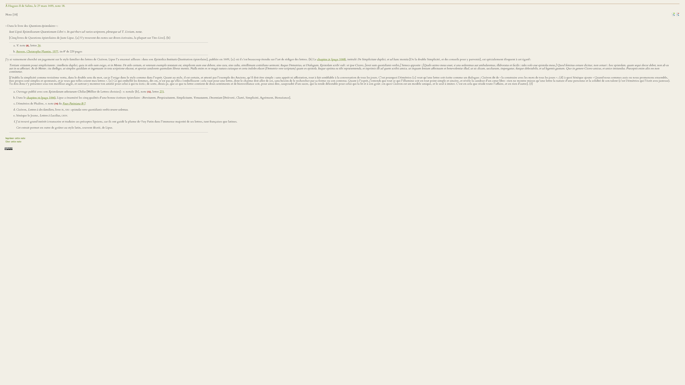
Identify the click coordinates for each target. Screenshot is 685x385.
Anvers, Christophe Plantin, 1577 (37, 51)
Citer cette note (13, 141)
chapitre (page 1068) (331, 59)
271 (162, 92)
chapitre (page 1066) (41, 98)
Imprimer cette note (15, 138)
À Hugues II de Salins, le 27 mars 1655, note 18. (35, 6)
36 (39, 45)
